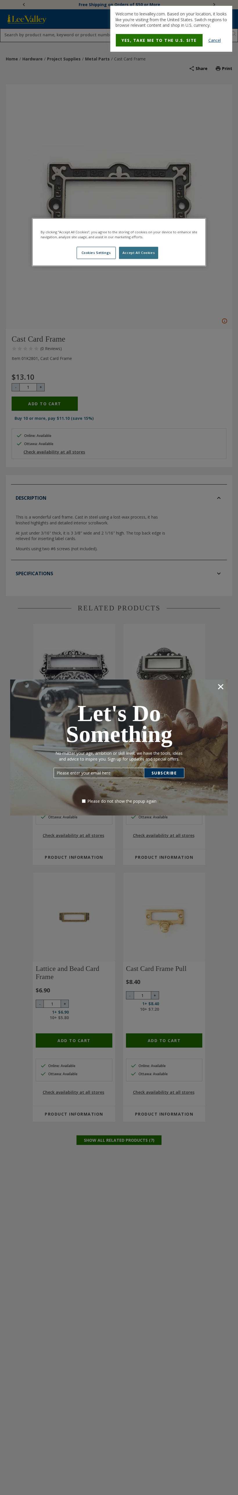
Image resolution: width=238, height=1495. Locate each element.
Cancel (214, 40)
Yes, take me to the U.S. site (159, 40)
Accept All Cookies (138, 252)
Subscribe (164, 773)
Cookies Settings (96, 252)
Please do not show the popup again (121, 801)
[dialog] (171, 29)
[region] (119, 242)
